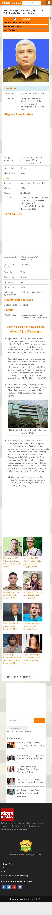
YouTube (14, 887)
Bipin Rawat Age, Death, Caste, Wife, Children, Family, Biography (31, 745)
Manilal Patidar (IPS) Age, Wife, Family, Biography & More (11, 595)
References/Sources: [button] (17, 677)
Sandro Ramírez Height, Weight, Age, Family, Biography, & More (32, 626)
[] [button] (35, 676)
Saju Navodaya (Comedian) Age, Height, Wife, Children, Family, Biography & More (12, 659)
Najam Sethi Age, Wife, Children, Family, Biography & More (11, 626)
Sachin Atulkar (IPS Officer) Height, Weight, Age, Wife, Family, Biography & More (32, 562)
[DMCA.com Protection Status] (26, 851)
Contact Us (7, 868)
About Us (6, 872)
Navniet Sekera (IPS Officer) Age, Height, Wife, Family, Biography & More (12, 562)
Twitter (9, 887)
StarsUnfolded (16, 899)
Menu (49, 2)
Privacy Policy (8, 864)
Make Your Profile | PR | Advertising (15, 876)
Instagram (20, 887)
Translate (28, 731)
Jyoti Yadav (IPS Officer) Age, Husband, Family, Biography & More (32, 595)
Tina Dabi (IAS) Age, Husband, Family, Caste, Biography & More (28, 769)
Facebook (4, 887)
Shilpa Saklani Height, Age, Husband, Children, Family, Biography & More (32, 659)
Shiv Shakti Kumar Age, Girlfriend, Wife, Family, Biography (28, 793)
